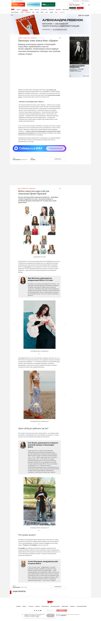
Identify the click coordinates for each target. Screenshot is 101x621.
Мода (31, 9)
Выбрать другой (73, 7)
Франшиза (72, 606)
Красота (37, 9)
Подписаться (26, 38)
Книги (42, 12)
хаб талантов (27, 266)
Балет (37, 12)
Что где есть (44, 9)
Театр (33, 12)
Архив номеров (64, 606)
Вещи (19, 188)
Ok (50, 615)
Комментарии (57, 159)
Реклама (24, 606)
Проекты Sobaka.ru (85, 0)
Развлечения (25, 9)
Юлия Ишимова (16, 587)
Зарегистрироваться (19, 0)
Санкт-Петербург (76, 0)
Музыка (22, 12)
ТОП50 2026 (62, 12)
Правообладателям (55, 606)
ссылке (47, 543)
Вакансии (37, 606)
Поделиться (33, 38)
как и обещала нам (51, 89)
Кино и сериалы (14, 12)
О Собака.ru (30, 606)
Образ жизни (65, 9)
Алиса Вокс (33, 159)
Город (18, 9)
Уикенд (51, 12)
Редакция (18, 606)
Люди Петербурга (45, 606)
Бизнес (56, 12)
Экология (51, 9)
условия (26, 615)
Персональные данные (82, 606)
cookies (37, 616)
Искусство (27, 12)
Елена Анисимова (16, 159)
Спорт (46, 12)
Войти (12, 0)
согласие (33, 615)
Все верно (80, 7)
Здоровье (58, 9)
